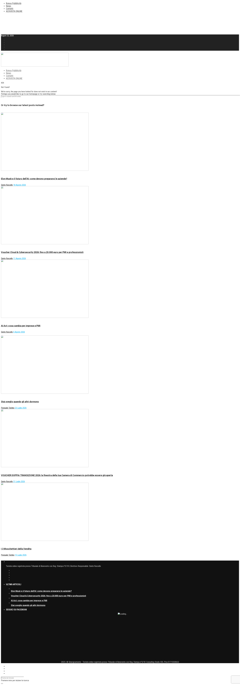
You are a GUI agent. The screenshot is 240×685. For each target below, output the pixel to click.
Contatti (9, 8)
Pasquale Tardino (7, 408)
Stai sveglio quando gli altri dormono (20, 401)
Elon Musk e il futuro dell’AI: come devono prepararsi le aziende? (34, 178)
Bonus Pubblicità (13, 3)
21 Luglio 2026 (19, 481)
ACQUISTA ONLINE (14, 11)
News (8, 6)
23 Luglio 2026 (20, 408)
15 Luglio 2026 (20, 555)
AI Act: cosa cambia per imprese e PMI (20, 325)
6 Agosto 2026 (19, 332)
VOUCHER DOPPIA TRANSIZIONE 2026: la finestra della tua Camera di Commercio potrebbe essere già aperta (57, 475)
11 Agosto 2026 (19, 258)
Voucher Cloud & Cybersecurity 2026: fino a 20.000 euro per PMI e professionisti (42, 252)
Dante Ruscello (7, 185)
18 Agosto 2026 (19, 185)
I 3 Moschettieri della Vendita (16, 548)
